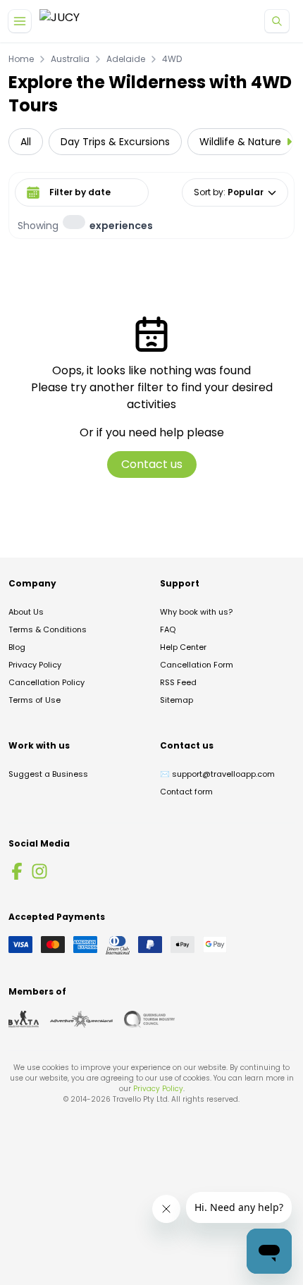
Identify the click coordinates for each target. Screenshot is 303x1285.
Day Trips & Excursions (115, 142)
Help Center (183, 647)
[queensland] (149, 1019)
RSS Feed (178, 682)
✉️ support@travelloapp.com (217, 774)
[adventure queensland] (81, 1019)
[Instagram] (39, 871)
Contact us (152, 464)
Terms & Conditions (47, 629)
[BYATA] (23, 1019)
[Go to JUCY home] (59, 21)
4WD (172, 59)
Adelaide (125, 59)
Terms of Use (34, 700)
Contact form (186, 791)
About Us (26, 611)
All (25, 142)
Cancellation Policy (46, 682)
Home (21, 59)
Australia (70, 59)
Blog (16, 647)
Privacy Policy (34, 664)
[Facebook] (16, 871)
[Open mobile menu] (19, 21)
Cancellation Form (196, 664)
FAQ (167, 629)
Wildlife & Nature (240, 142)
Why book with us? (196, 611)
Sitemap (176, 700)
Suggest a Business (48, 774)
